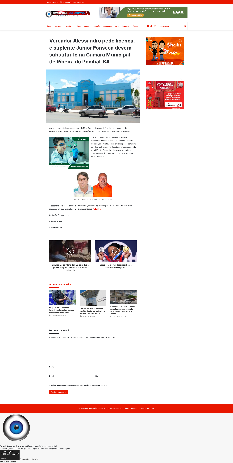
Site (96, 376)
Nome (51, 367)
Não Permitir (4, 462)
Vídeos (135, 26)
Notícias (58, 26)
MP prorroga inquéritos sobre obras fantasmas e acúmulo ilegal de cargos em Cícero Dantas (95, 2)
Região (68, 26)
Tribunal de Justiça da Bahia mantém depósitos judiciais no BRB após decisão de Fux (92, 311)
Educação (96, 26)
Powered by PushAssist (29, 459)
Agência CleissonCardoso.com (142, 408)
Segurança (107, 26)
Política (78, 26)
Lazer (117, 26)
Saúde (86, 26)
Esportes (125, 26)
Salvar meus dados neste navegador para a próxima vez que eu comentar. (79, 385)
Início (49, 26)
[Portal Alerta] (68, 13)
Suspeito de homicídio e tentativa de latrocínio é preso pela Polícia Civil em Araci (61, 310)
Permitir (13, 462)
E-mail (51, 376)
